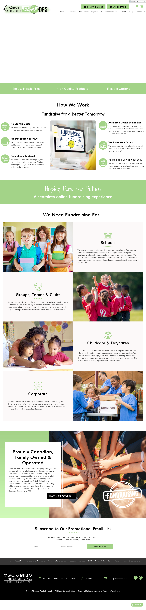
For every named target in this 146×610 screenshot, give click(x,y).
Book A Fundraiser (93, 7)
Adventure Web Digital (111, 591)
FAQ (124, 11)
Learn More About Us (60, 495)
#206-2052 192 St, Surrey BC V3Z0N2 (59, 578)
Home (62, 11)
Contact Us (140, 11)
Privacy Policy (114, 560)
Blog (131, 11)
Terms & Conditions (131, 560)
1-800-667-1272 (92, 578)
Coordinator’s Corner (110, 11)
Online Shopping (118, 7)
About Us (72, 11)
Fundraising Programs (88, 11)
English (136, 1)
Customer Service (77, 560)
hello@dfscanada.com (117, 578)
